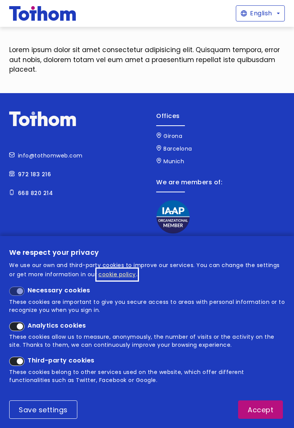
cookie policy (117, 274)
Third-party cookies (61, 360)
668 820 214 (35, 193)
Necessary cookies (59, 290)
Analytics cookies (57, 325)
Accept (260, 410)
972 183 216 (34, 174)
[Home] (42, 13)
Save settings (43, 410)
